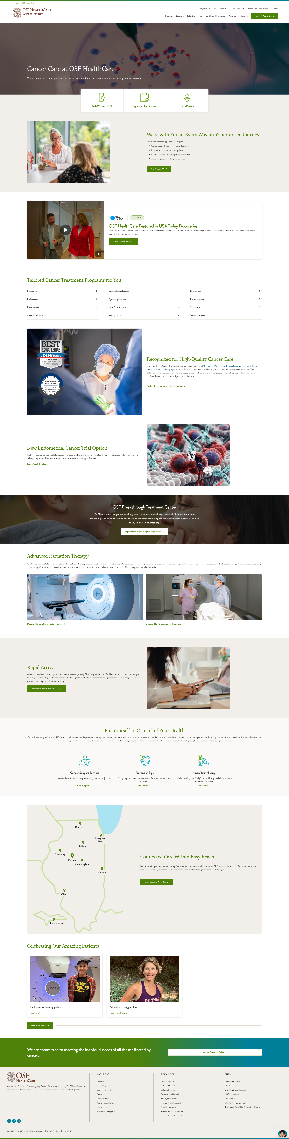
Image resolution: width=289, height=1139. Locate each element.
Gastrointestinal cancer (119, 291)
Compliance (40, 1131)
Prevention (232, 15)
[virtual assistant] (282, 1133)
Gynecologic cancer (117, 299)
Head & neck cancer (117, 307)
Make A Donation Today (213, 1052)
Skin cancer (195, 307)
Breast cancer (33, 307)
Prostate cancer (197, 299)
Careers (275, 8)
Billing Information (220, 8)
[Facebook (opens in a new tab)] (9, 1121)
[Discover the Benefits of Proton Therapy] (85, 597)
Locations (180, 15)
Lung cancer (195, 291)
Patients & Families (194, 15)
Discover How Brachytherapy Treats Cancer (165, 624)
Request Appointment (264, 16)
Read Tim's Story (37, 1012)
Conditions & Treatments (215, 15)
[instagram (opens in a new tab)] (14, 1121)
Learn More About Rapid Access (45, 688)
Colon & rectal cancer (36, 315)
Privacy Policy (67, 1131)
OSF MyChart (238, 8)
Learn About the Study (37, 464)
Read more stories (38, 1025)
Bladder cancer (33, 291)
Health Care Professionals (258, 8)
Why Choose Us (157, 168)
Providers (168, 15)
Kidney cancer (115, 315)
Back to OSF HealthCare (25, 3)
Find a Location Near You (155, 881)
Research (244, 15)
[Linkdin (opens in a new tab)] (19, 1121)
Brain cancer (32, 299)
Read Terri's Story (117, 1012)
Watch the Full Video (121, 241)
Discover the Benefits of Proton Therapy (45, 624)
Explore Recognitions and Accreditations (165, 386)
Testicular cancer (197, 315)
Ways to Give (204, 8)
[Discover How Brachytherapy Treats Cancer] (204, 597)
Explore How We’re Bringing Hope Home (143, 531)
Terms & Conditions (54, 1131)
